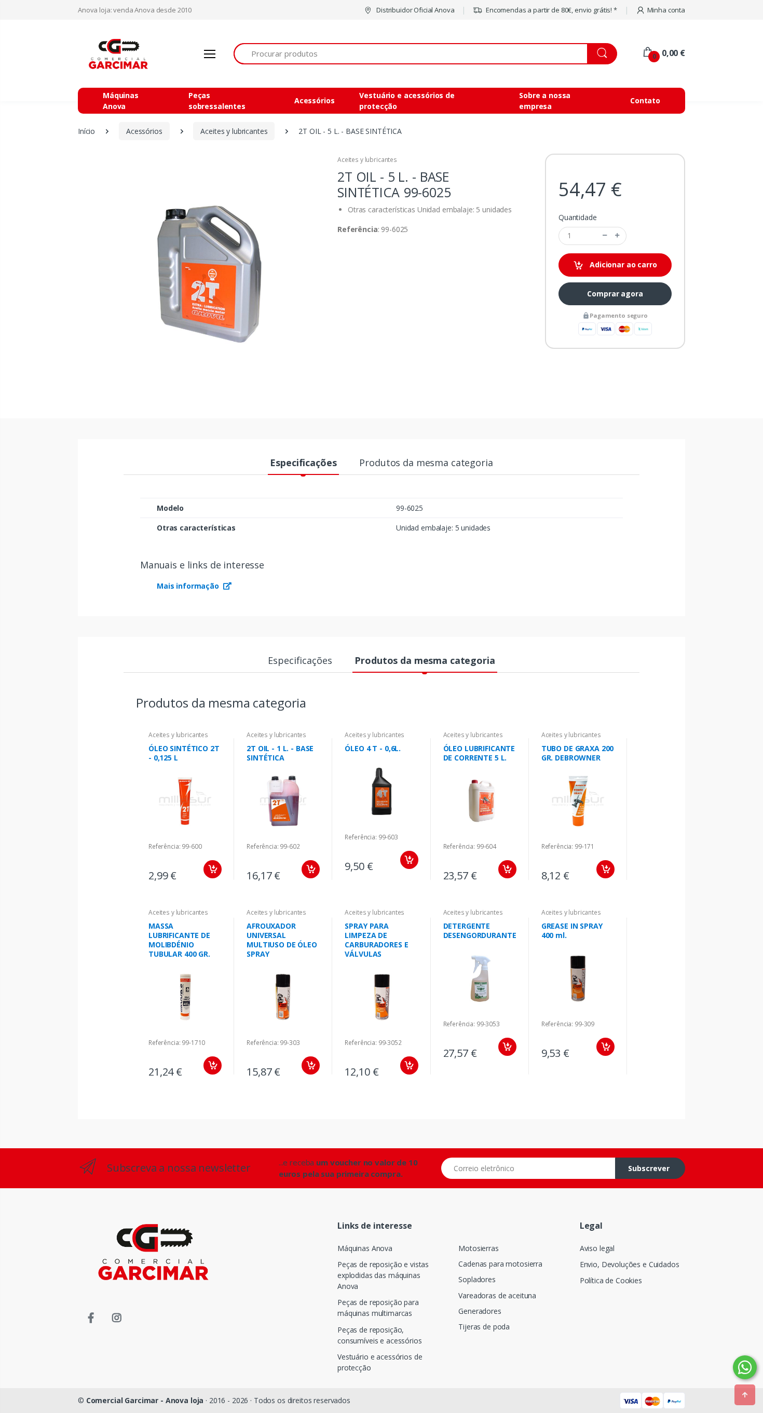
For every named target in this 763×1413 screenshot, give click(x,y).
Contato (645, 100)
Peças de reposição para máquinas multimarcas (378, 1307)
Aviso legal (597, 1248)
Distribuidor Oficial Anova (414, 10)
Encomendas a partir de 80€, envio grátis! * (550, 10)
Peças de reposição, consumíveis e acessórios (379, 1335)
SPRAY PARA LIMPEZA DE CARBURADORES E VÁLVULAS (376, 940)
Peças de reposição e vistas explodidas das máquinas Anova (383, 1275)
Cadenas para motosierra (500, 1264)
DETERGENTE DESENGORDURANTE (479, 930)
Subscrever (649, 1168)
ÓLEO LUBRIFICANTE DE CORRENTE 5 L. (479, 753)
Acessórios (314, 100)
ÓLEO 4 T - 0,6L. (373, 748)
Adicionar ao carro (622, 264)
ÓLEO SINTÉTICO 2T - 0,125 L (184, 753)
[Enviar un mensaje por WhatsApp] (745, 1367)
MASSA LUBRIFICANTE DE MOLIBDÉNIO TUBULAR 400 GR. (179, 940)
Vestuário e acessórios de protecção (406, 100)
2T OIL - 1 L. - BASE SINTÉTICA (280, 753)
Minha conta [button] (666, 10)
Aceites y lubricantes (367, 159)
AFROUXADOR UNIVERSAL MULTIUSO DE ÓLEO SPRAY (282, 940)
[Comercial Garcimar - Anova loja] (117, 53)
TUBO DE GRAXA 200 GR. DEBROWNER (577, 753)
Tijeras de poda (484, 1327)
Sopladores (477, 1279)
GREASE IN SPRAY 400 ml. (572, 930)
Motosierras (478, 1248)
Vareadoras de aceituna (497, 1295)
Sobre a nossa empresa (544, 100)
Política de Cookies (611, 1280)
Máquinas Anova (121, 100)
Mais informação (189, 586)
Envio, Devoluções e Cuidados (629, 1264)
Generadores (479, 1311)
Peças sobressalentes (217, 100)
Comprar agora (615, 293)
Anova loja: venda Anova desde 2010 (135, 10)
